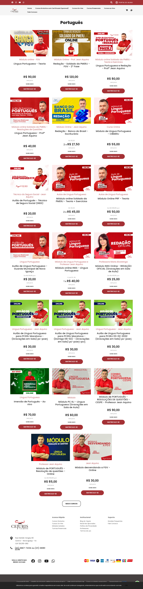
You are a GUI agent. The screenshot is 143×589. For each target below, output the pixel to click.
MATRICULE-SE (30, 89)
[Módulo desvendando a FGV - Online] (92, 447)
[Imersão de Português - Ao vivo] (29, 381)
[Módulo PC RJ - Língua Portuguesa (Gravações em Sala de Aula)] (71, 381)
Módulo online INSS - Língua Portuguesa (71, 269)
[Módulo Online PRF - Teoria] (113, 178)
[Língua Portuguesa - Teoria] (29, 43)
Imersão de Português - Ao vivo (29, 403)
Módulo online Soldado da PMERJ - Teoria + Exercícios (71, 200)
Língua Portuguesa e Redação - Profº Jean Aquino (113, 67)
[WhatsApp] (23, 2)
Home (29, 8)
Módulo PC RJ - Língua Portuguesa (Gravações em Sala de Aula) (71, 404)
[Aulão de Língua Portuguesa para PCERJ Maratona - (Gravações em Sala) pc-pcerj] (29, 313)
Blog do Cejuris (85, 521)
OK (126, 585)
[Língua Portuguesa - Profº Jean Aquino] (29, 110)
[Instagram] (16, 2)
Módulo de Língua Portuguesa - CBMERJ (113, 132)
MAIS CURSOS (71, 503)
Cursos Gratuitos (58, 521)
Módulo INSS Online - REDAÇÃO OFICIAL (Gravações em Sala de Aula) (113, 268)
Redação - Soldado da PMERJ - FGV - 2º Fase (71, 65)
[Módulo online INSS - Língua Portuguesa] (71, 245)
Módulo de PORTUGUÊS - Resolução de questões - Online (50, 471)
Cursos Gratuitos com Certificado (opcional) (51, 8)
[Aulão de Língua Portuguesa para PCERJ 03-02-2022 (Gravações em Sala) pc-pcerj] (113, 313)
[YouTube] (20, 2)
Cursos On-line (77, 8)
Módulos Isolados (58, 526)
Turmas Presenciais (59, 528)
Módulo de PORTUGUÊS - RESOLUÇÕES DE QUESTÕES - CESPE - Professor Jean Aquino (113, 399)
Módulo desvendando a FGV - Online (92, 469)
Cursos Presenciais (93, 8)
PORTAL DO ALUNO (126, 2)
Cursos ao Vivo (109, 8)
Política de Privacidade (88, 526)
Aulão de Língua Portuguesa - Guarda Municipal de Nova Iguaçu (29, 268)
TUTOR (124, 582)
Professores (84, 528)
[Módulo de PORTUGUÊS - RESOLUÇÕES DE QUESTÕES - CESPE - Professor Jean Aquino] (113, 381)
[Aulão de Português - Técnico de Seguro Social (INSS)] (29, 178)
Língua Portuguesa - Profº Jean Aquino (29, 134)
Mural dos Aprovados (87, 524)
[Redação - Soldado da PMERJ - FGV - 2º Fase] (71, 43)
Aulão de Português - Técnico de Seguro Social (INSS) (29, 202)
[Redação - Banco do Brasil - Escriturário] (71, 110)
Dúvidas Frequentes (115, 521)
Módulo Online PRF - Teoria (113, 198)
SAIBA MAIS (29, 84)
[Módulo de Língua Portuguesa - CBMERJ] (113, 110)
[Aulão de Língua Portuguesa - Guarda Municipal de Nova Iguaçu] (29, 245)
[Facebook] (12, 2)
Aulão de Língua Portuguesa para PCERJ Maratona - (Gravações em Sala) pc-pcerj (30, 336)
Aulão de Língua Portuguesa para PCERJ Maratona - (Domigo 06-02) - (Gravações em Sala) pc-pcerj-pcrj (71, 337)
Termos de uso (85, 531)
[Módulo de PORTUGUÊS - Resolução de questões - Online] (50, 447)
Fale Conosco (32, 12)
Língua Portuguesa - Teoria (30, 63)
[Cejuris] (17, 10)
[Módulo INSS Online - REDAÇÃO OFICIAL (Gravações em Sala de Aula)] (113, 245)
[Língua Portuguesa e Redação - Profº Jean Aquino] (113, 43)
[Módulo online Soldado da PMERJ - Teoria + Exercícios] (71, 178)
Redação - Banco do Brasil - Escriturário (71, 132)
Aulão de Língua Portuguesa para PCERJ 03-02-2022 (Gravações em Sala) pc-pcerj (113, 336)
